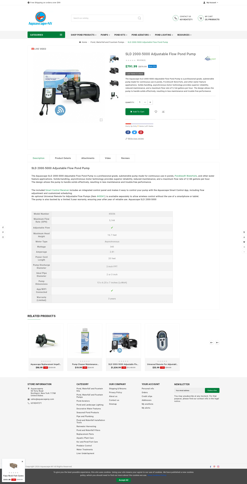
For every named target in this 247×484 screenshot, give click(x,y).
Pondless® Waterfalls (173, 82)
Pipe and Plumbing (85, 416)
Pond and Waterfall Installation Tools (91, 421)
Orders (145, 392)
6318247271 (36, 403)
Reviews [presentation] (125, 158)
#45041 (101, 196)
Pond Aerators (83, 401)
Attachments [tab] (87, 158)
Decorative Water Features (89, 409)
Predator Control (84, 446)
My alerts (146, 408)
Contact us (114, 400)
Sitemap (113, 404)
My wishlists (147, 404)
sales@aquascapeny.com (42, 399)
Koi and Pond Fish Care (87, 442)
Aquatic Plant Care (85, 438)
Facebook (128, 132)
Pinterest (140, 132)
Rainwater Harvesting (86, 426)
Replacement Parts (85, 434)
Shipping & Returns (117, 388)
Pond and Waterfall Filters (88, 430)
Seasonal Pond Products (88, 412)
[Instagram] (218, 466)
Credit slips (147, 396)
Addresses (147, 400)
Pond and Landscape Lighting (90, 405)
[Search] (139, 18)
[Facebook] (210, 466)
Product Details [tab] (63, 158)
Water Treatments (85, 449)
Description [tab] (39, 158)
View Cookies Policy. (157, 475)
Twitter (134, 132)
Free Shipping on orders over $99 (45, 3)
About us (113, 396)
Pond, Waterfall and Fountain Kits (90, 389)
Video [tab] (108, 158)
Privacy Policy (115, 392)
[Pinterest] (214, 466)
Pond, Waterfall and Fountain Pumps (90, 396)
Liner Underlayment (85, 453)
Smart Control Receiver (57, 190)
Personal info (148, 388)
